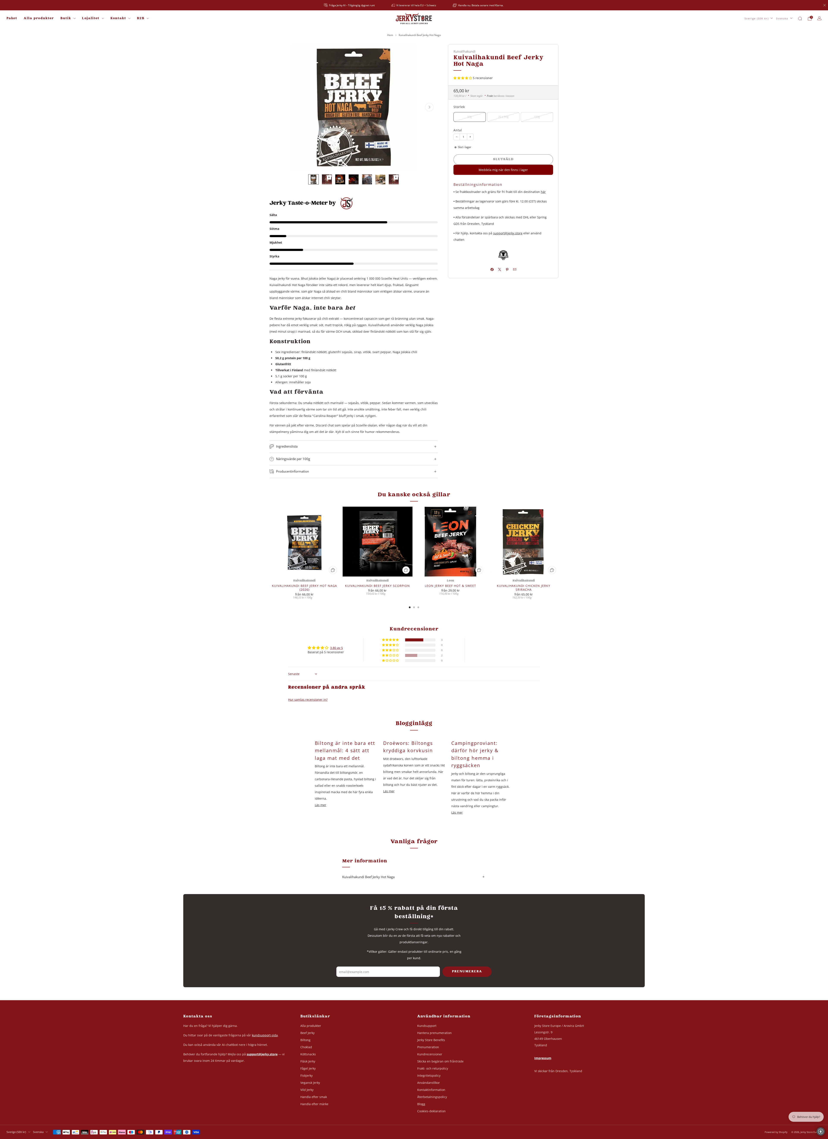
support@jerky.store (507, 233)
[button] (463, 78)
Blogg (421, 1104)
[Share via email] (514, 269)
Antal (457, 130)
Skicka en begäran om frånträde (440, 1061)
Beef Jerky (307, 1033)
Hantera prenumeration (434, 1033)
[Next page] (558, 542)
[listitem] (349, 5)
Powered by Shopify (776, 1132)
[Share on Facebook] (492, 269)
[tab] (410, 607)
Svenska (782, 18)
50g (469, 117)
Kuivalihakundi (464, 51)
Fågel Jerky (308, 1068)
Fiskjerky (306, 1075)
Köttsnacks (308, 1054)
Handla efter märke (314, 1104)
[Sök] (800, 18)
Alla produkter (39, 18)
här (543, 192)
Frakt (490, 95)
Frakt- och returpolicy (432, 1068)
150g (537, 117)
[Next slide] (429, 107)
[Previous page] (269, 542)
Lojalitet (90, 18)
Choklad (306, 1047)
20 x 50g (503, 117)
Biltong (305, 1040)
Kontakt (118, 18)
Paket (11, 18)
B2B (140, 18)
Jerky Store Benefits (431, 1040)
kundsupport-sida (265, 1035)
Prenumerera (467, 971)
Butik (65, 18)
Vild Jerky (307, 1090)
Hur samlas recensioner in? (308, 699)
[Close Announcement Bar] (824, 5)
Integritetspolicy (429, 1075)
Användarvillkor (428, 1083)
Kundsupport (426, 1026)
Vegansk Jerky (310, 1083)
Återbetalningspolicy (432, 1097)
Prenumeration (428, 1047)
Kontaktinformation (431, 1090)
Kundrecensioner (429, 1054)
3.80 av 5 (336, 648)
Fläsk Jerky (307, 1061)
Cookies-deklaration (431, 1111)
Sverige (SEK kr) (757, 18)
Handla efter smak (313, 1097)
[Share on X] (499, 269)
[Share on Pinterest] (507, 269)
